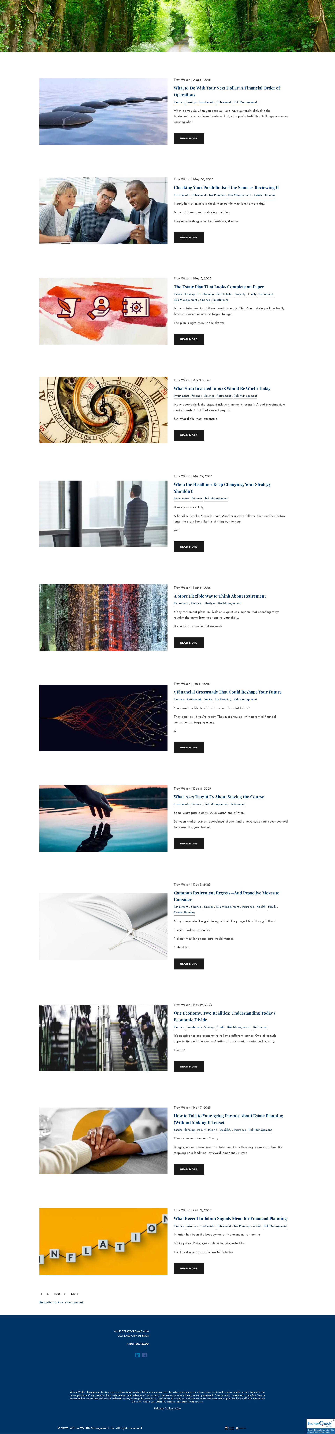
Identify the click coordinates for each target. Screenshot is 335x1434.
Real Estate (224, 294)
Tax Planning (217, 195)
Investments (206, 102)
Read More (189, 138)
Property (239, 294)
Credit (221, 1027)
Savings (191, 102)
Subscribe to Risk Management (61, 1302)
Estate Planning (264, 195)
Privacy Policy (163, 1408)
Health (261, 907)
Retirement (224, 102)
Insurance (248, 907)
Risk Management (245, 102)
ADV (178, 1408)
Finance (179, 102)
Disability (225, 1130)
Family (252, 294)
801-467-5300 (139, 1343)
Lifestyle (209, 603)
